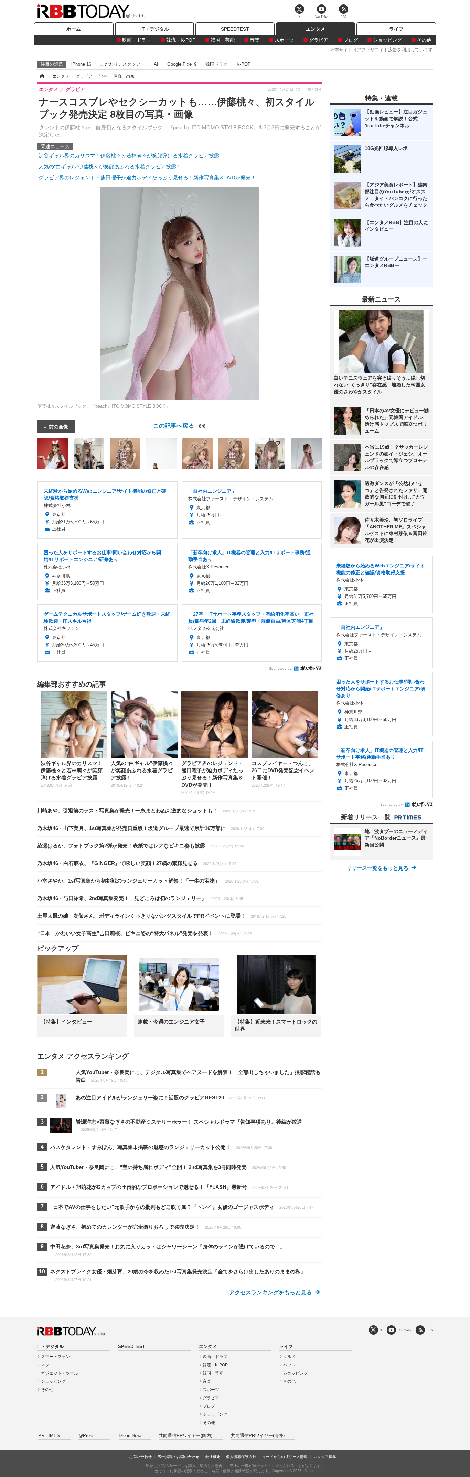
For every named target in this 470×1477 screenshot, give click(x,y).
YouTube (405, 1330)
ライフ (396, 29)
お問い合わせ (140, 1457)
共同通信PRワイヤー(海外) (258, 1435)
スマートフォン (55, 1356)
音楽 (254, 40)
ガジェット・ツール (59, 1373)
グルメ (289, 1356)
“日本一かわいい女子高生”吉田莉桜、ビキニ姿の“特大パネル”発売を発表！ (144, 933)
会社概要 (212, 1457)
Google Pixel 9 (181, 64)
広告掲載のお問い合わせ (178, 1457)
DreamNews (131, 1435)
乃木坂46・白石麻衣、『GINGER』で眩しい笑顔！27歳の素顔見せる (136, 863)
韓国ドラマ (216, 64)
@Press (86, 1435)
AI (156, 64)
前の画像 (58, 426)
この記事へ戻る (179, 425)
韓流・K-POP (180, 40)
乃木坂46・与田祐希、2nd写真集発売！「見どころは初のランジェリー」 (140, 898)
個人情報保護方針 (241, 1457)
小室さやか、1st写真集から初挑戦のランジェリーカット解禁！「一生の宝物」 (147, 881)
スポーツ (284, 40)
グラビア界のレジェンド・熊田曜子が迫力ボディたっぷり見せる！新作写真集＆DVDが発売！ (147, 177)
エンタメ (315, 29)
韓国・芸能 (223, 40)
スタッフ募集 (324, 1457)
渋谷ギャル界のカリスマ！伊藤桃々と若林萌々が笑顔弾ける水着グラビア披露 (129, 155)
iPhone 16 (81, 64)
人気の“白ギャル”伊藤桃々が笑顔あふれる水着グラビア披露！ (110, 166)
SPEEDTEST (235, 29)
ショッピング (387, 40)
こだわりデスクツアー (122, 64)
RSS (430, 1330)
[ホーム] (41, 76)
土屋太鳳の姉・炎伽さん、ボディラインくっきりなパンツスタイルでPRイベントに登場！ (161, 916)
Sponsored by (280, 668)
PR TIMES (49, 1435)
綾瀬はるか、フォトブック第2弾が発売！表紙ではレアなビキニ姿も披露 (140, 846)
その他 (424, 40)
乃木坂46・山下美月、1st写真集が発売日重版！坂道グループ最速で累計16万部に (150, 828)
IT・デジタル (154, 29)
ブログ (350, 40)
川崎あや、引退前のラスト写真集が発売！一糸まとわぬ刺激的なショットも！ (146, 810)
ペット (289, 1365)
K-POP (244, 64)
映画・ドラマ (136, 40)
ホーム (73, 29)
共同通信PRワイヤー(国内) (185, 1435)
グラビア (318, 40)
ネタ (45, 1365)
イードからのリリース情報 (285, 1457)
